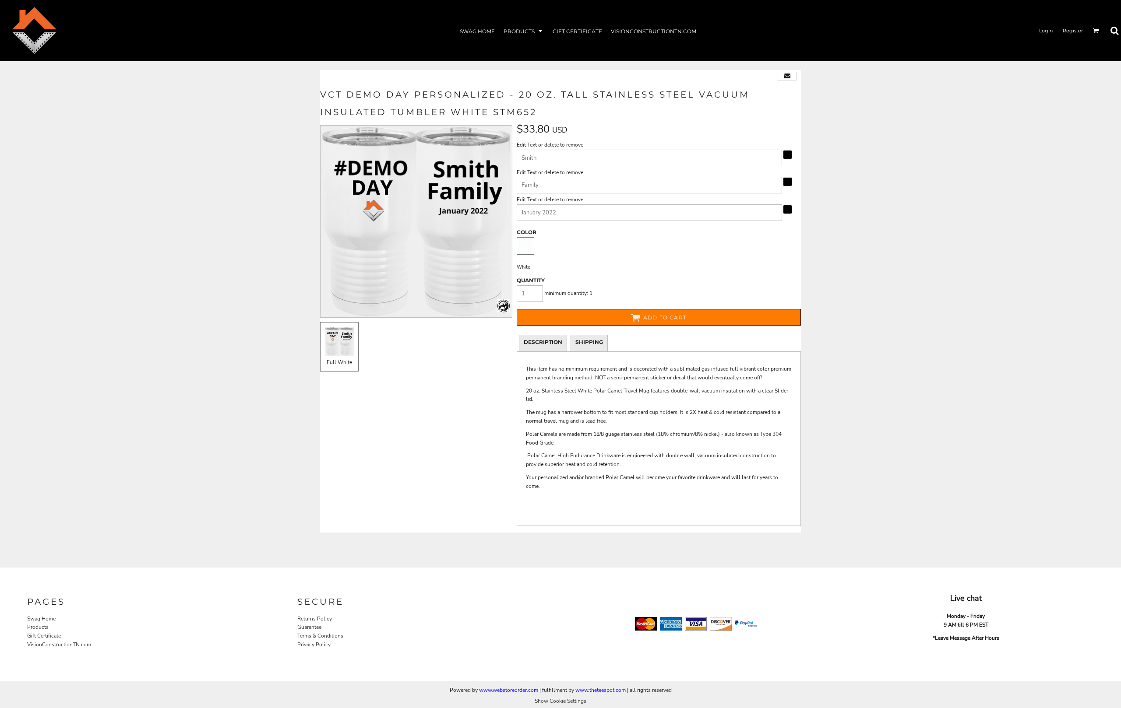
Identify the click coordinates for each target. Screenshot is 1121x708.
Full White (339, 362)
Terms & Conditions (320, 635)
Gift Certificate (44, 635)
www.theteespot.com (600, 690)
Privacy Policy (314, 644)
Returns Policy (314, 618)
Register (1073, 31)
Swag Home (41, 618)
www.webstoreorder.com (508, 690)
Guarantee (309, 627)
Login (1046, 31)
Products (38, 627)
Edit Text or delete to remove (550, 144)
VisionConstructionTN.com (59, 644)
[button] (523, 30)
